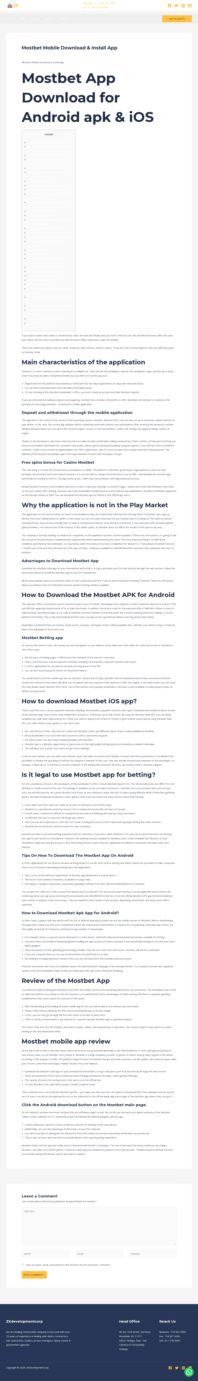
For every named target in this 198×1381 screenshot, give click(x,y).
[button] (177, 18)
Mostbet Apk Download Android (44, 267)
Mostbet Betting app (38, 180)
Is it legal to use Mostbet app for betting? (49, 189)
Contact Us (64, 18)
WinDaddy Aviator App (39, 254)
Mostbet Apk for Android (40, 284)
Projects (35, 18)
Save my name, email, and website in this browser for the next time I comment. (68, 1264)
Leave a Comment (31, 53)
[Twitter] (176, 6)
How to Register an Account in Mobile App (49, 236)
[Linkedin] (190, 6)
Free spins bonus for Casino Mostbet (47, 155)
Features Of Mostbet (38, 280)
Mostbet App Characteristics (42, 322)
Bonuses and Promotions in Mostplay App (49, 305)
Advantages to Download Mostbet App (48, 168)
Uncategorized (51, 53)
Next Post (185, 1176)
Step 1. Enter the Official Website (45, 318)
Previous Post (15, 1176)
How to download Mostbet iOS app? (46, 185)
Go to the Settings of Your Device (45, 232)
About (23, 18)
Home (12, 18)
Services (49, 18)
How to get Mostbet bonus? (42, 275)
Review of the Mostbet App (42, 211)
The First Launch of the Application (45, 271)
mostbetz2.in (129, 453)
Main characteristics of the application (47, 142)
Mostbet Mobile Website (40, 249)
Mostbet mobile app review (42, 215)
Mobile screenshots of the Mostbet (46, 228)
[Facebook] (169, 6)
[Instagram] (183, 6)
